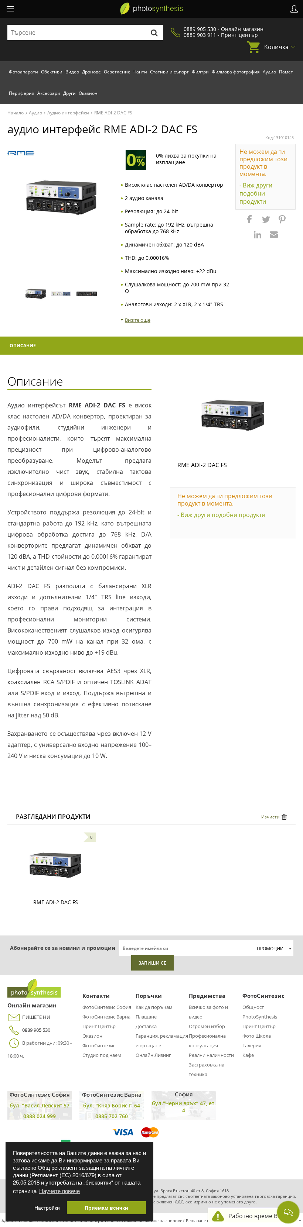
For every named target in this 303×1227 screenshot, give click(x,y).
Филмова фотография (236, 72)
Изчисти (270, 817)
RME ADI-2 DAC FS (202, 465)
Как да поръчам (154, 1007)
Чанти (140, 72)
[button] (250, 222)
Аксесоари (48, 93)
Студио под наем (101, 1055)
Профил (294, 9)
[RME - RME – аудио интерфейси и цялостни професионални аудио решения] (20, 153)
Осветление (117, 72)
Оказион (88, 93)
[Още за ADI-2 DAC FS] (55, 865)
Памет (286, 72)
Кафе (248, 1055)
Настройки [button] (47, 1207)
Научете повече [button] (59, 1191)
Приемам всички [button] (106, 1207)
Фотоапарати (23, 72)
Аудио (269, 72)
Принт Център (99, 1026)
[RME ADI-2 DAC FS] (232, 415)
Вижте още (137, 320)
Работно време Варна (260, 1216)
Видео (72, 72)
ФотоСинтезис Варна (106, 1016)
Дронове (91, 72)
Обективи (51, 72)
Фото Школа (256, 1036)
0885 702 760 (111, 1116)
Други (69, 93)
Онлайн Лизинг (153, 1055)
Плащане (146, 1016)
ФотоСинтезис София (106, 1007)
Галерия (251, 1045)
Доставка (146, 1026)
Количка (276, 47)
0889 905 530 (36, 1030)
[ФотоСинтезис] (151, 8)
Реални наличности (211, 1055)
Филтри (200, 72)
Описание (23, 345)
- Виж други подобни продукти (255, 193)
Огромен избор (207, 1026)
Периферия (21, 93)
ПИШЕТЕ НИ (36, 1017)
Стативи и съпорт (169, 72)
